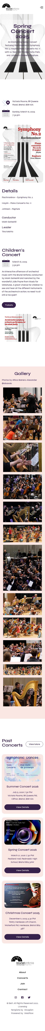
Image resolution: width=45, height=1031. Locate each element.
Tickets (9, 305)
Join (22, 983)
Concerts (22, 978)
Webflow (28, 1013)
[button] (31, 7)
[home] (10, 7)
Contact (22, 989)
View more (34, 744)
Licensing (22, 1006)
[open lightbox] (22, 400)
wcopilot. (29, 1009)
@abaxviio (7, 383)
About (22, 972)
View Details (22, 807)
